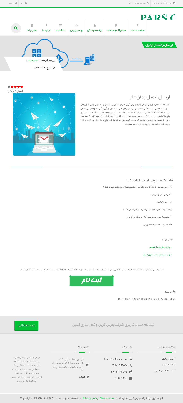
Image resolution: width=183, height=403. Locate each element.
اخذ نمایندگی (167, 364)
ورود (22, 3)
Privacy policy (91, 398)
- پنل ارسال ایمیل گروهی (161, 247)
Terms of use (107, 398)
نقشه (82, 377)
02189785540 (119, 371)
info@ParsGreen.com (162, 3)
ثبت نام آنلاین (26, 325)
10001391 (121, 378)
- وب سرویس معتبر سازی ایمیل (158, 254)
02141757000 (120, 365)
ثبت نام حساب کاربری (163, 370)
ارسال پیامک (167, 359)
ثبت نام (11, 3)
